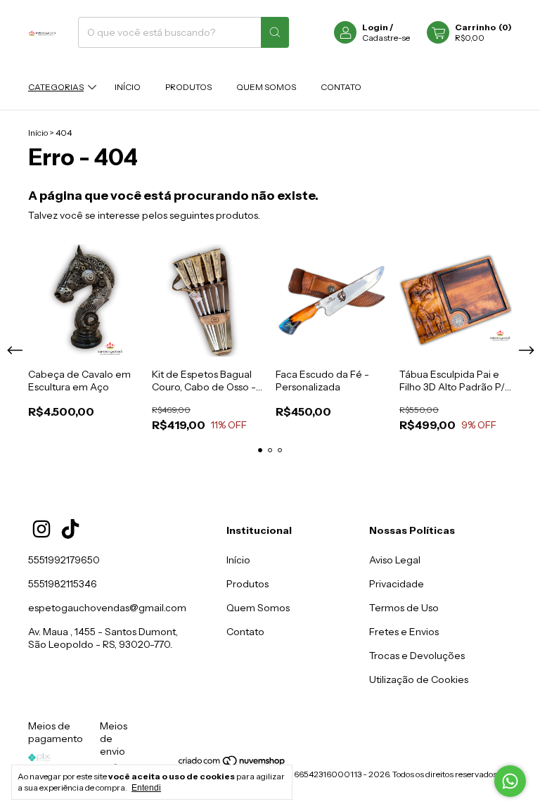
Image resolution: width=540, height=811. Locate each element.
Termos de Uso (404, 607)
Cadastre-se (386, 37)
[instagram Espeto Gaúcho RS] (41, 529)
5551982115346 (62, 583)
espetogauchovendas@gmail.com (107, 607)
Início (128, 87)
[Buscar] (275, 32)
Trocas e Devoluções (417, 655)
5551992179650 (64, 560)
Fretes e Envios (404, 631)
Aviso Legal (394, 560)
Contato (341, 87)
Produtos (188, 87)
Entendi (146, 788)
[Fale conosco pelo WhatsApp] (510, 781)
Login (375, 27)
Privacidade (396, 583)
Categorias (56, 87)
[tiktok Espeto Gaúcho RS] (70, 529)
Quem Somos (266, 87)
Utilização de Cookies (418, 679)
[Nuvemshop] (232, 763)
